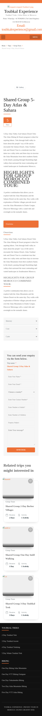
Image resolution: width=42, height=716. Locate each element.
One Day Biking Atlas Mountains (14, 668)
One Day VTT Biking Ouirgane (14, 674)
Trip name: (11, 363)
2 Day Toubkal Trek (9, 635)
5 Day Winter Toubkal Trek (12, 653)
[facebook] (2, 1)
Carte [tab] (8, 337)
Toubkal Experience (21, 11)
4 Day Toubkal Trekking (11, 647)
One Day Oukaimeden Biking (13, 680)
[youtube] (10, 1)
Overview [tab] (9, 224)
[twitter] (6, 1)
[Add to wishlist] (30, 481)
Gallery (21, 87)
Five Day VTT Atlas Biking (12, 692)
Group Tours (10, 502)
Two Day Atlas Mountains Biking (14, 686)
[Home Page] (3, 37)
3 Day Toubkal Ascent (10, 641)
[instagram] (14, 1)
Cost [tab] (7, 329)
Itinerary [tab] (9, 321)
